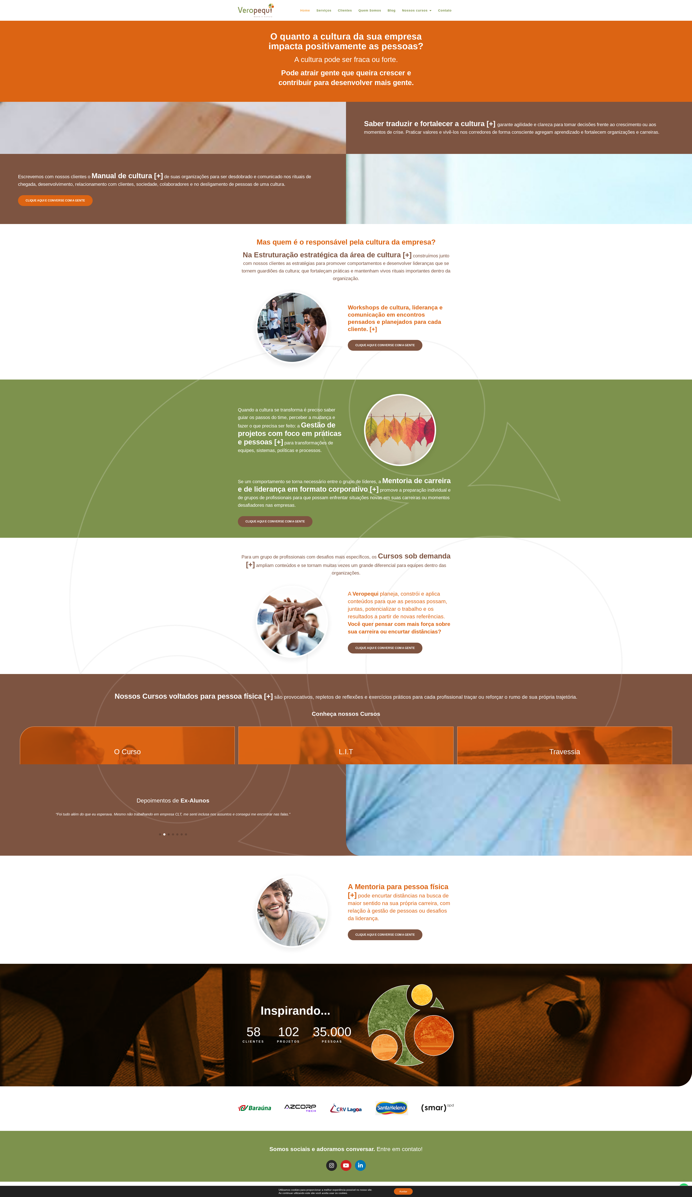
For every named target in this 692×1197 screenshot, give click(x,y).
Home (305, 10)
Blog (392, 10)
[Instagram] (331, 1165)
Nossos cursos (415, 10)
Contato (445, 10)
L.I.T (346, 752)
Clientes (345, 10)
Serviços (323, 10)
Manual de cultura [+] (127, 176)
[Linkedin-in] (360, 1165)
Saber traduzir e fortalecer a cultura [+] (430, 124)
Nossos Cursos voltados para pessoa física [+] (194, 696)
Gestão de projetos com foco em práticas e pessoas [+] (289, 433)
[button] (160, 834)
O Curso (127, 752)
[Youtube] (346, 1165)
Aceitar (403, 1191)
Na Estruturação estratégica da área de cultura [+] (327, 255)
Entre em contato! (400, 1149)
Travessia (564, 752)
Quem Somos (369, 10)
